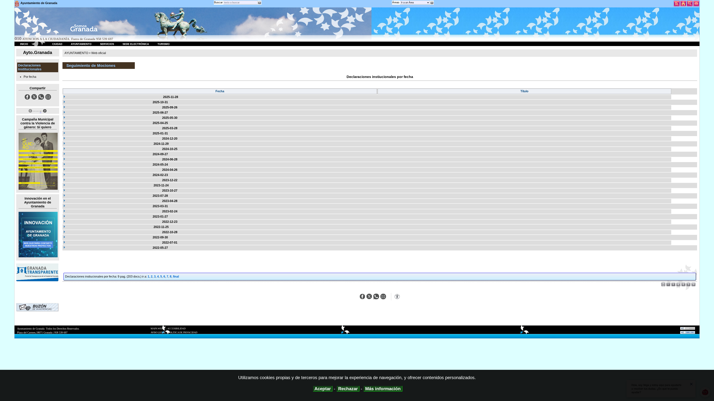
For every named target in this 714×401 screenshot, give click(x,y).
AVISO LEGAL (158, 332)
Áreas (396, 2)
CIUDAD (57, 44)
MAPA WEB (157, 328)
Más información (383, 388)
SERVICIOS (107, 44)
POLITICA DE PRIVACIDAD (182, 332)
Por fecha (30, 76)
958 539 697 (60, 332)
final (176, 276)
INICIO (24, 44)
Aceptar (322, 388)
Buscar (218, 2)
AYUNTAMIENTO (81, 44)
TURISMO (163, 44)
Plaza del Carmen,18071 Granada (34, 332)
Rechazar (348, 388)
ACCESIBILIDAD (176, 328)
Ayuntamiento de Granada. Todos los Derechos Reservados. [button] (48, 330)
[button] (432, 2)
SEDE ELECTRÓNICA (136, 44)
